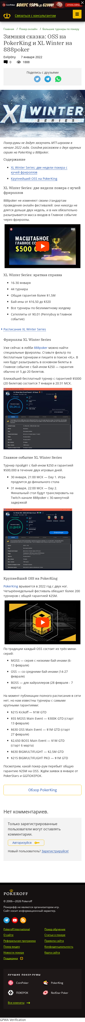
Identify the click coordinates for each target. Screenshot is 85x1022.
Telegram (6, 920)
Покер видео (11, 946)
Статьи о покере (54, 935)
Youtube (15, 920)
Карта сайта (52, 952)
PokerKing (10, 586)
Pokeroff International (16, 929)
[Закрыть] (82, 2)
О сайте (8, 935)
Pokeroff (6, 15)
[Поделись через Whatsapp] (58, 79)
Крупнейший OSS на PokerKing (34, 178)
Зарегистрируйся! (55, 851)
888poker (41, 348)
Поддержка (10, 958)
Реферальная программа (19, 941)
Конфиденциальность (58, 946)
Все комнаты (16, 1002)
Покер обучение (54, 929)
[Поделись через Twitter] (37, 79)
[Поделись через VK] (27, 79)
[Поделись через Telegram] (47, 79)
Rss (23, 920)
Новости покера (13, 952)
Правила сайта (54, 941)
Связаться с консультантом (35, 15)
